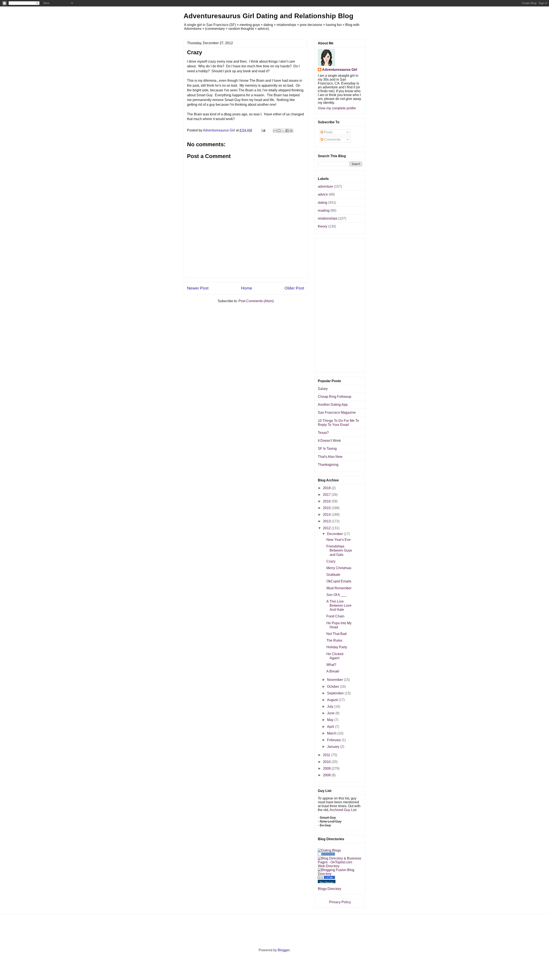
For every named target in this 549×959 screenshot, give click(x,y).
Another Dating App (333, 404)
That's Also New (330, 456)
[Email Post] (263, 130)
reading (323, 210)
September (336, 693)
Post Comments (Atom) (256, 301)
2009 (327, 768)
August (333, 700)
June (331, 713)
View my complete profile (337, 108)
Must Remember (338, 588)
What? (331, 664)
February (334, 740)
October (333, 686)
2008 (327, 775)
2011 (327, 755)
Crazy (330, 561)
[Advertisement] (245, 267)
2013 (327, 521)
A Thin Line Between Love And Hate (338, 605)
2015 (327, 508)
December (335, 534)
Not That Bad (336, 634)
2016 (327, 501)
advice (323, 194)
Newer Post (197, 288)
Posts (328, 132)
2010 (327, 762)
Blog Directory (326, 882)
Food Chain (335, 616)
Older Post (294, 288)
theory (322, 226)
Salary (323, 389)
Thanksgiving (328, 464)
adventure (325, 186)
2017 (327, 494)
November (335, 680)
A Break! (332, 671)
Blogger (284, 950)
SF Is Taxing (327, 448)
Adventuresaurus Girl (339, 69)
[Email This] (275, 130)
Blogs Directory (329, 889)
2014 (327, 514)
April (331, 726)
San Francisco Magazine (337, 412)
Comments (332, 139)
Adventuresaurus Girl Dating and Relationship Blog (268, 16)
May (330, 720)
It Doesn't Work (329, 440)
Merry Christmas (338, 568)
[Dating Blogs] (329, 850)
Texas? (323, 432)
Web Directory (328, 866)
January (333, 746)
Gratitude (333, 574)
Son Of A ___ (336, 595)
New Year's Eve (338, 539)
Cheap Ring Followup (334, 396)
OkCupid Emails (338, 581)
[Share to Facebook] (287, 130)
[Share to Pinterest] (291, 130)
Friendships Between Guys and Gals (339, 550)
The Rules (334, 640)
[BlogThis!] (279, 130)
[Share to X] (283, 130)
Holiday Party (336, 647)
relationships (327, 218)
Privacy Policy (340, 902)
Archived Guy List (343, 810)
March (332, 733)
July (330, 706)
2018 (327, 488)
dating (322, 202)
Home (246, 288)
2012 (327, 528)
